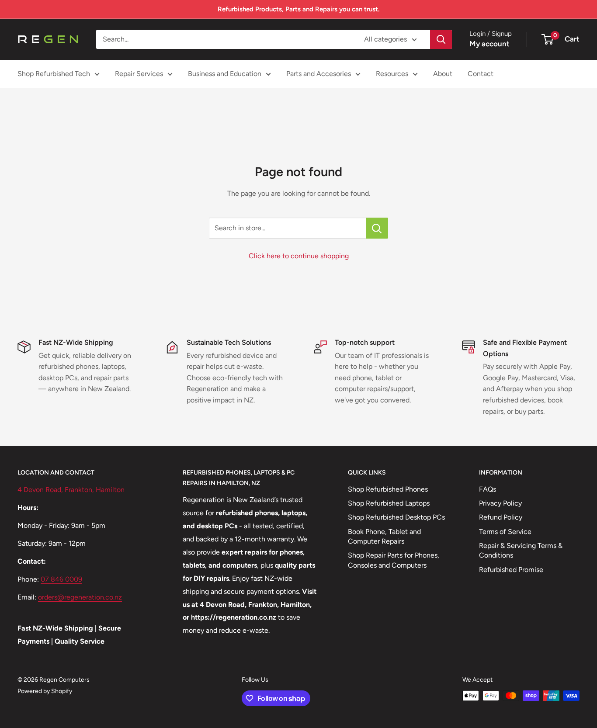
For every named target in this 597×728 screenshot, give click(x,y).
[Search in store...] (377, 228)
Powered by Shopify (44, 691)
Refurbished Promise (511, 569)
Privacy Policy (500, 503)
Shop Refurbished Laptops (389, 503)
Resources (392, 73)
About (442, 73)
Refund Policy (500, 517)
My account (489, 43)
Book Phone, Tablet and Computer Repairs (384, 536)
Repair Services (139, 73)
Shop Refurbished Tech (53, 73)
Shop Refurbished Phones (388, 489)
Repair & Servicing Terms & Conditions (520, 550)
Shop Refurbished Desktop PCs (396, 517)
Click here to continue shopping (299, 256)
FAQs (487, 489)
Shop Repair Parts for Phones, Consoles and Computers (393, 560)
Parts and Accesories (318, 73)
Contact (480, 73)
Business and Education (224, 73)
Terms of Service (505, 531)
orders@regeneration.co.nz (80, 597)
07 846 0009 (61, 579)
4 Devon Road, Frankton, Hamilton (71, 489)
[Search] (441, 39)
